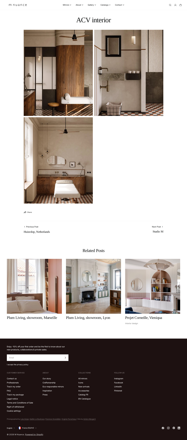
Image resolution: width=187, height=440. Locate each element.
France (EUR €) (28, 428)
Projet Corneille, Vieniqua (143, 317)
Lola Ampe (25, 419)
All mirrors (82, 378)
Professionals (13, 382)
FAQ (9, 390)
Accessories (83, 390)
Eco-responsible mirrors (53, 387)
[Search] (170, 5)
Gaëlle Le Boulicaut (37, 419)
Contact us (12, 378)
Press (45, 395)
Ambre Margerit (89, 419)
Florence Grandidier (53, 419)
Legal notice (12, 399)
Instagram (118, 378)
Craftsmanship (49, 382)
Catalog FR (83, 395)
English (9, 428)
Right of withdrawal (15, 407)
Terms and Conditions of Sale (20, 403)
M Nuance (19, 434)
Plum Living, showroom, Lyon (88, 317)
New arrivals (83, 387)
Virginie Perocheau (68, 419)
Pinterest (118, 390)
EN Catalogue (84, 399)
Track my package (15, 395)
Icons (80, 382)
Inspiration (47, 390)
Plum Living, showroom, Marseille (32, 317)
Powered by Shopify (34, 434)
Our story (47, 378)
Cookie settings (14, 411)
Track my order (14, 387)
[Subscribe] (65, 358)
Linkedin (118, 387)
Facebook (118, 382)
